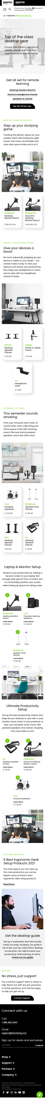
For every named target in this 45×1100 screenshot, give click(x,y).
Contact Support (22, 998)
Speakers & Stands (22, 98)
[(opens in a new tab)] (20, 3)
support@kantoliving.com (14, 1033)
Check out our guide (22, 957)
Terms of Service (7, 1089)
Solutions (11, 16)
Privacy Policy (28, 1085)
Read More (9, 884)
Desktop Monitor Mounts (23, 90)
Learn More (8, 621)
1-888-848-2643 (9, 1022)
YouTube (29, 8)
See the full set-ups (22, 106)
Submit (40, 1045)
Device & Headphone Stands (22, 94)
